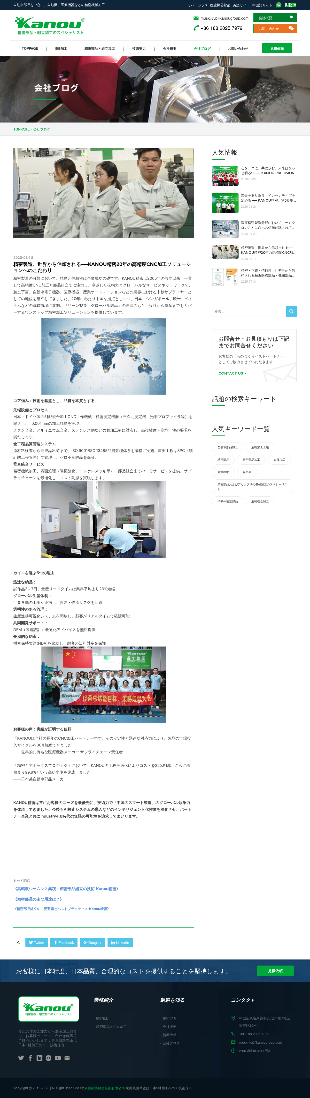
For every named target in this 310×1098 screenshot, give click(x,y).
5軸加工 (61, 48)
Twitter (36, 942)
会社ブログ (202, 48)
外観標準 (223, 472)
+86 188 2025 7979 (254, 1033)
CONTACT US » (232, 373)
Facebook (64, 942)
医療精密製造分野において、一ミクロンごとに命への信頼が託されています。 (268, 228)
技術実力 (139, 48)
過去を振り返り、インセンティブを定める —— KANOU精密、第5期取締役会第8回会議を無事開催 (268, 200)
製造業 (247, 472)
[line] (291, 5)
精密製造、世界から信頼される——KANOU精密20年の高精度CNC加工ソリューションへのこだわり (268, 253)
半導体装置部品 (227, 501)
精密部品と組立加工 (100, 48)
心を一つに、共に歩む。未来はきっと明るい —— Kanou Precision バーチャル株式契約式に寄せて (268, 173)
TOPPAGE (30, 48)
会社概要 (265, 17)
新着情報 (169, 1035)
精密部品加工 (251, 459)
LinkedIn (120, 942)
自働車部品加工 (227, 447)
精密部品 (223, 459)
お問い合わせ (269, 28)
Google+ (92, 942)
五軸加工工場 (260, 447)
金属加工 (279, 459)
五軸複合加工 (260, 501)
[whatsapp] (278, 5)
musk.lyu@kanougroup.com (224, 18)
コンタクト (243, 999)
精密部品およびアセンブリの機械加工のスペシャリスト (252, 486)
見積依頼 (277, 48)
